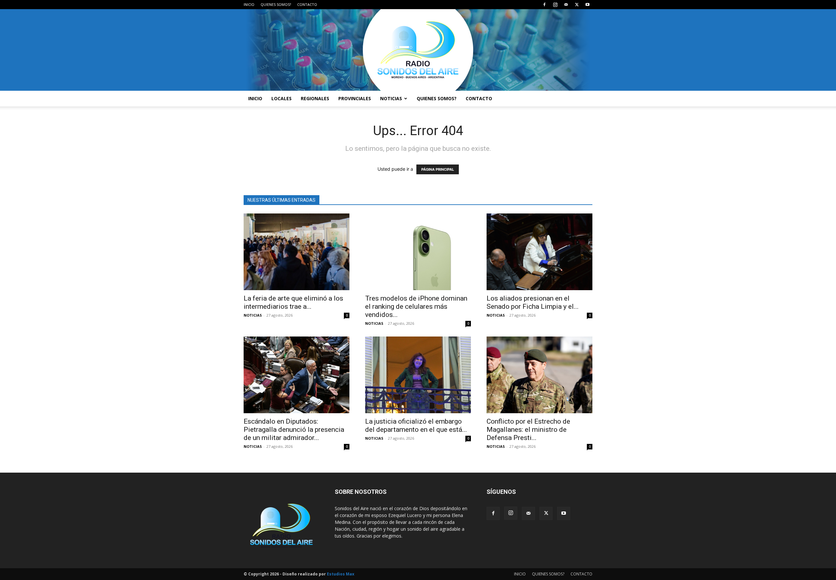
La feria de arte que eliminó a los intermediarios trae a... (293, 302)
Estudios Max (340, 574)
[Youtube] (587, 4)
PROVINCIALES (354, 98)
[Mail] (566, 4)
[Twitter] (577, 4)
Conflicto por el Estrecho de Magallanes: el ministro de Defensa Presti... (528, 429)
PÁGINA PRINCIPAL (437, 169)
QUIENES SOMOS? (276, 4)
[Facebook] (544, 4)
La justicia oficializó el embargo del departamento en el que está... (416, 425)
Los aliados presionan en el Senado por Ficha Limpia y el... (533, 302)
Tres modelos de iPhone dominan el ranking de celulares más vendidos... (416, 306)
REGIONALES (315, 98)
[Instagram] (555, 4)
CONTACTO (307, 4)
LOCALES (281, 98)
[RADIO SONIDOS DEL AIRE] (418, 50)
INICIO (249, 4)
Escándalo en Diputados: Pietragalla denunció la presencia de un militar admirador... (294, 429)
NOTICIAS (391, 98)
